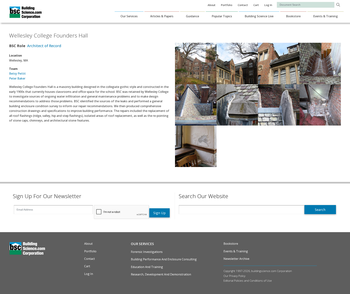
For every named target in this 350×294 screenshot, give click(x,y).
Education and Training (147, 267)
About (211, 5)
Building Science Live (259, 16)
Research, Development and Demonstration (161, 274)
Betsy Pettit (17, 73)
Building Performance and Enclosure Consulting (164, 259)
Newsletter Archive (236, 259)
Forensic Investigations (147, 252)
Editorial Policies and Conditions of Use (247, 280)
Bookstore (293, 16)
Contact (243, 5)
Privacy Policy (237, 276)
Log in (268, 5)
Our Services (129, 16)
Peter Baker (17, 78)
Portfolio (226, 5)
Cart (256, 5)
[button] (196, 63)
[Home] (25, 16)
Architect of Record (44, 45)
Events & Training (325, 16)
